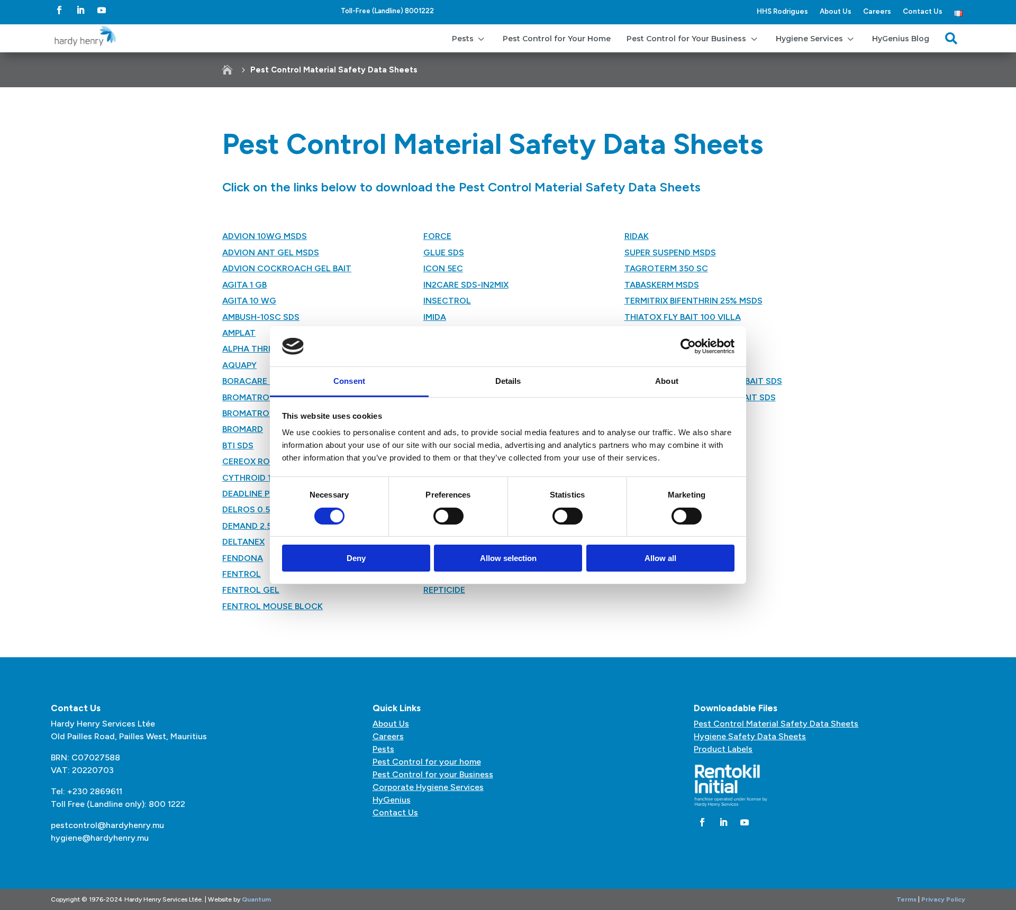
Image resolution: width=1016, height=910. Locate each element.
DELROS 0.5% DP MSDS (268, 509)
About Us (835, 11)
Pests (383, 749)
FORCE (437, 236)
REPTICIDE (444, 590)
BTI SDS (237, 445)
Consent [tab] (349, 380)
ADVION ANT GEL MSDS (270, 252)
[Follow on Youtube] (101, 10)
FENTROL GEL (250, 590)
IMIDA (434, 317)
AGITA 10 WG (249, 301)
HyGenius (392, 800)
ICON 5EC (443, 268)
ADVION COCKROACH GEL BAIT (286, 268)
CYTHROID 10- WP (259, 478)
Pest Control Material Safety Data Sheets (776, 724)
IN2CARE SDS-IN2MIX (466, 285)
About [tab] (666, 380)
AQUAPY (239, 365)
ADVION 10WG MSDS (264, 236)
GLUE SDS (443, 252)
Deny (356, 558)
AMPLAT (239, 333)
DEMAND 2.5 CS (253, 526)
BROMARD (242, 429)
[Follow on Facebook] (59, 10)
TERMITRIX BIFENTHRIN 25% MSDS (693, 301)
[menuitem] (469, 38)
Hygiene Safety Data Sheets (750, 736)
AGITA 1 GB (244, 285)
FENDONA (242, 558)
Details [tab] (508, 380)
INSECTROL (447, 301)
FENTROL (241, 574)
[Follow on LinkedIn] (80, 10)
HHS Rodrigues (782, 11)
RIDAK (636, 236)
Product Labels (723, 749)
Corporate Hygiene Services (428, 787)
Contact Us (922, 11)
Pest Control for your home (427, 762)
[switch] (448, 516)
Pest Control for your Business (433, 774)
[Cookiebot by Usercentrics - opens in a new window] (688, 346)
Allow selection (508, 558)
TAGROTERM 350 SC (666, 268)
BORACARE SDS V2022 (268, 381)
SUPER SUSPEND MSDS (670, 252)
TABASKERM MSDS (661, 285)
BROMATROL (248, 413)
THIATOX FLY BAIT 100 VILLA (682, 317)
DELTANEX (243, 542)
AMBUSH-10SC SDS (261, 317)
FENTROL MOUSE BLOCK (272, 606)
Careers (877, 11)
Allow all (660, 558)
